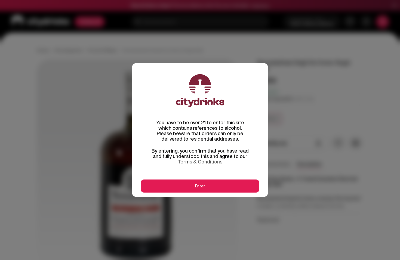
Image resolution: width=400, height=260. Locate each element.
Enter (200, 186)
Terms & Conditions (200, 161)
